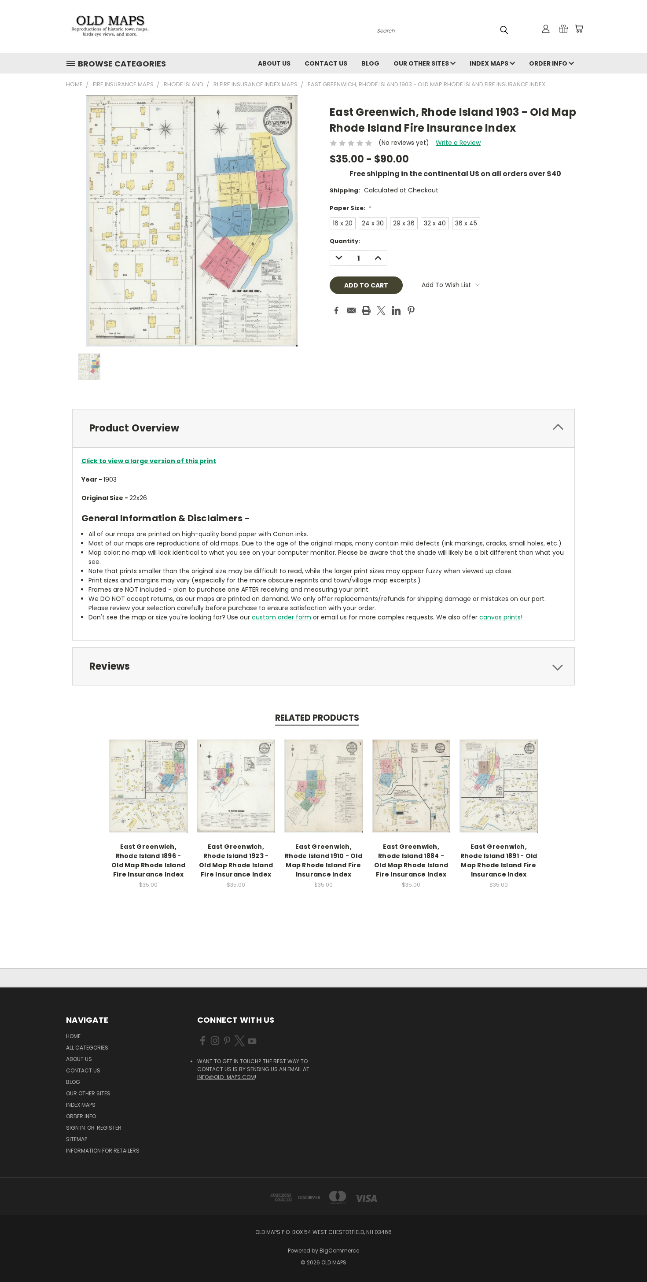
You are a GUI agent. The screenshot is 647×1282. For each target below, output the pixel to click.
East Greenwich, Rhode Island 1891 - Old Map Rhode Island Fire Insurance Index (498, 860)
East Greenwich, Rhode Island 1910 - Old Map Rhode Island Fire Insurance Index (323, 860)
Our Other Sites (421, 63)
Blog (370, 63)
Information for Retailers (103, 1150)
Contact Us (326, 63)
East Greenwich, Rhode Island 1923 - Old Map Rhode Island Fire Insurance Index (236, 860)
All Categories (87, 1047)
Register (109, 1127)
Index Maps (490, 63)
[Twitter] (381, 310)
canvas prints (500, 617)
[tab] (323, 428)
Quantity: (345, 241)
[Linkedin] (396, 310)
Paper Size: (350, 208)
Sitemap (76, 1139)
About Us (274, 63)
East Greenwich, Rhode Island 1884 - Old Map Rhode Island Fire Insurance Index (411, 860)
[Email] (351, 310)
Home (73, 1036)
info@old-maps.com (226, 1077)
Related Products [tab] (317, 718)
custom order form (281, 617)
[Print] (366, 310)
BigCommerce (339, 1250)
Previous (624, 1254)
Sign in (76, 1127)
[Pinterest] (411, 310)
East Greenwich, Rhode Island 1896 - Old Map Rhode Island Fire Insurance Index (148, 860)
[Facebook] (336, 310)
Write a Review (458, 142)
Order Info (549, 63)
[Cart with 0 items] (578, 28)
